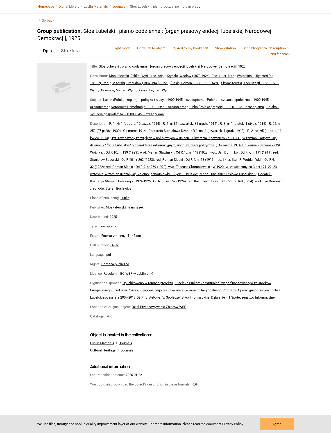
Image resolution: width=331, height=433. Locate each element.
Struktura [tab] (70, 50)
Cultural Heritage (103, 350)
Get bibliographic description (264, 48)
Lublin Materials (96, 7)
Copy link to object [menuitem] (151, 48)
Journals (118, 7)
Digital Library (69, 7)
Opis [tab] (47, 50)
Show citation (225, 48)
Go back (48, 20)
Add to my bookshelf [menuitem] (192, 48)
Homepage (46, 7)
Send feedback (279, 54)
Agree (276, 424)
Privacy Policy (232, 424)
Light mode (121, 48)
